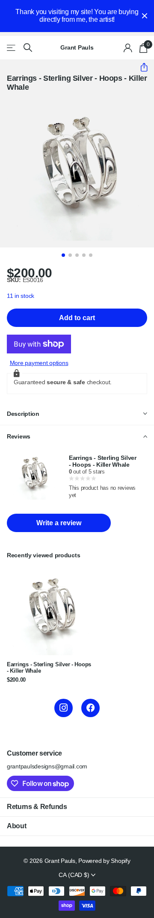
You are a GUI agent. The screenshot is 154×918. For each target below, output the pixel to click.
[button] (140, 67)
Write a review (58, 523)
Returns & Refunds (37, 806)
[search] (28, 47)
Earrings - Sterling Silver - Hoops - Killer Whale (49, 667)
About (16, 826)
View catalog (12, 48)
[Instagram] (63, 708)
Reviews (18, 436)
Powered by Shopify (104, 860)
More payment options (39, 362)
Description (23, 413)
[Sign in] (128, 48)
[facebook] (90, 708)
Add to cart (77, 317)
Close (144, 16)
